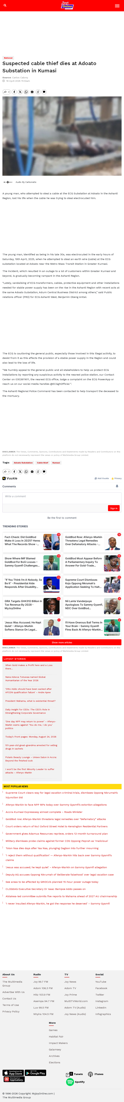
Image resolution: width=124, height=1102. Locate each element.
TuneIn (78, 1074)
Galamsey (55, 1049)
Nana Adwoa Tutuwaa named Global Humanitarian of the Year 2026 (25, 680)
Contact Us (9, 998)
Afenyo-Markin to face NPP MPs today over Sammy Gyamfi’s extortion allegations (56, 804)
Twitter (99, 994)
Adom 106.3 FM (43, 988)
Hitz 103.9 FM (41, 994)
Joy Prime (70, 994)
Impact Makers (58, 1043)
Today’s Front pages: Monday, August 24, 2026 (30, 738)
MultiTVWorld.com (76, 1001)
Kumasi (56, 463)
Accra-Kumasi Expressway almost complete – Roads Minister (44, 812)
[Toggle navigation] (117, 6)
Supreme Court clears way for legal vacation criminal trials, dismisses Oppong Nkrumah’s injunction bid (62, 795)
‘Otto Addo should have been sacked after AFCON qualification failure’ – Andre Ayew (28, 692)
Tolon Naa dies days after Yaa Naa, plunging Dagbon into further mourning (52, 848)
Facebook (101, 988)
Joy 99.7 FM (40, 981)
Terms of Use (10, 1005)
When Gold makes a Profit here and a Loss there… (28, 668)
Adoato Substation (23, 463)
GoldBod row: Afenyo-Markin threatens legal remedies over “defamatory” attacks (56, 819)
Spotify (79, 1081)
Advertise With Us (13, 992)
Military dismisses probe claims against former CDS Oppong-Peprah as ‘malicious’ (57, 840)
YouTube (100, 981)
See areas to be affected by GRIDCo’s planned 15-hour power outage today (52, 881)
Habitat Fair (56, 1036)
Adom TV (70, 988)
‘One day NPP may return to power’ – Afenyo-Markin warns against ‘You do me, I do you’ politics (30, 726)
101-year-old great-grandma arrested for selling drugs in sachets (31, 748)
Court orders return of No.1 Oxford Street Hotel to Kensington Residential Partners (57, 826)
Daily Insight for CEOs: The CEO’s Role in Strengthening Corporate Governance (27, 713)
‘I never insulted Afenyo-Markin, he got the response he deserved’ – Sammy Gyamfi (58, 903)
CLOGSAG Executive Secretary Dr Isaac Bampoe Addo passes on (46, 889)
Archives (54, 1056)
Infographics (103, 1014)
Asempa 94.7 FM (43, 1001)
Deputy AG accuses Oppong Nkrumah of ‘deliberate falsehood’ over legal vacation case (60, 874)
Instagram (101, 1001)
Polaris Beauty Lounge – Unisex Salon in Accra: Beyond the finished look (31, 760)
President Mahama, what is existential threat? (30, 703)
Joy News (70, 981)
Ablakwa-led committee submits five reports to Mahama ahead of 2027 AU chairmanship (61, 896)
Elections (54, 1062)
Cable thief (42, 463)
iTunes (98, 1074)
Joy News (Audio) (75, 1014)
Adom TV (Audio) (75, 1007)
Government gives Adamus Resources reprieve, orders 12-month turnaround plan (57, 833)
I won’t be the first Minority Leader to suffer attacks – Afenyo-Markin (29, 772)
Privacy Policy (10, 1011)
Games (53, 1030)
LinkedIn (100, 1007)
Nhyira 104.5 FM (43, 1014)
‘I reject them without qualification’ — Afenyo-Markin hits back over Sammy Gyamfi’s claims (59, 858)
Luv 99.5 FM (41, 1007)
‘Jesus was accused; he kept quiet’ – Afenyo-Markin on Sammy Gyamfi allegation (56, 867)
